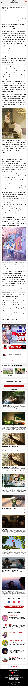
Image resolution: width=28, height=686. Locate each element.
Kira (10, 649)
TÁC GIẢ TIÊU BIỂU (14, 612)
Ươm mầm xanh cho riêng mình (19, 376)
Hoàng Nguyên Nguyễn (15, 632)
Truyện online (24, 5)
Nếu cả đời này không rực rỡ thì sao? (10, 591)
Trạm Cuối (4, 529)
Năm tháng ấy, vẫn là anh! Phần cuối (10, 446)
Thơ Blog (12, 5)
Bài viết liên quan (6, 365)
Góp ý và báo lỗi (14, 684)
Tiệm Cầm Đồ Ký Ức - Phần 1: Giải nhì (10, 425)
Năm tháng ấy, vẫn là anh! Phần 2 (9, 467)
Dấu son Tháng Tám (6, 549)
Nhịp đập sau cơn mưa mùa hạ (9, 508)
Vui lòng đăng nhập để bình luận (14, 386)
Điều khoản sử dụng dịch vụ (14, 683)
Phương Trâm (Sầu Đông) (16, 640)
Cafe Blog (7, 5)
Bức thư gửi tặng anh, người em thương (8, 376)
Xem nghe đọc (17, 5)
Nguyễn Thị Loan (13, 616)
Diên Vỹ (11, 624)
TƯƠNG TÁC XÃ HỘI (14, 598)
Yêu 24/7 (2, 5)
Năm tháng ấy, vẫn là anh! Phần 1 (9, 487)
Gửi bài (13, 360)
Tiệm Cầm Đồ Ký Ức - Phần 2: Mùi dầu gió (11, 405)
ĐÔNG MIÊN (9, 10)
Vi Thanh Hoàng (13, 657)
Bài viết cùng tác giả (17, 365)
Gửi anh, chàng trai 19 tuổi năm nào (10, 570)
